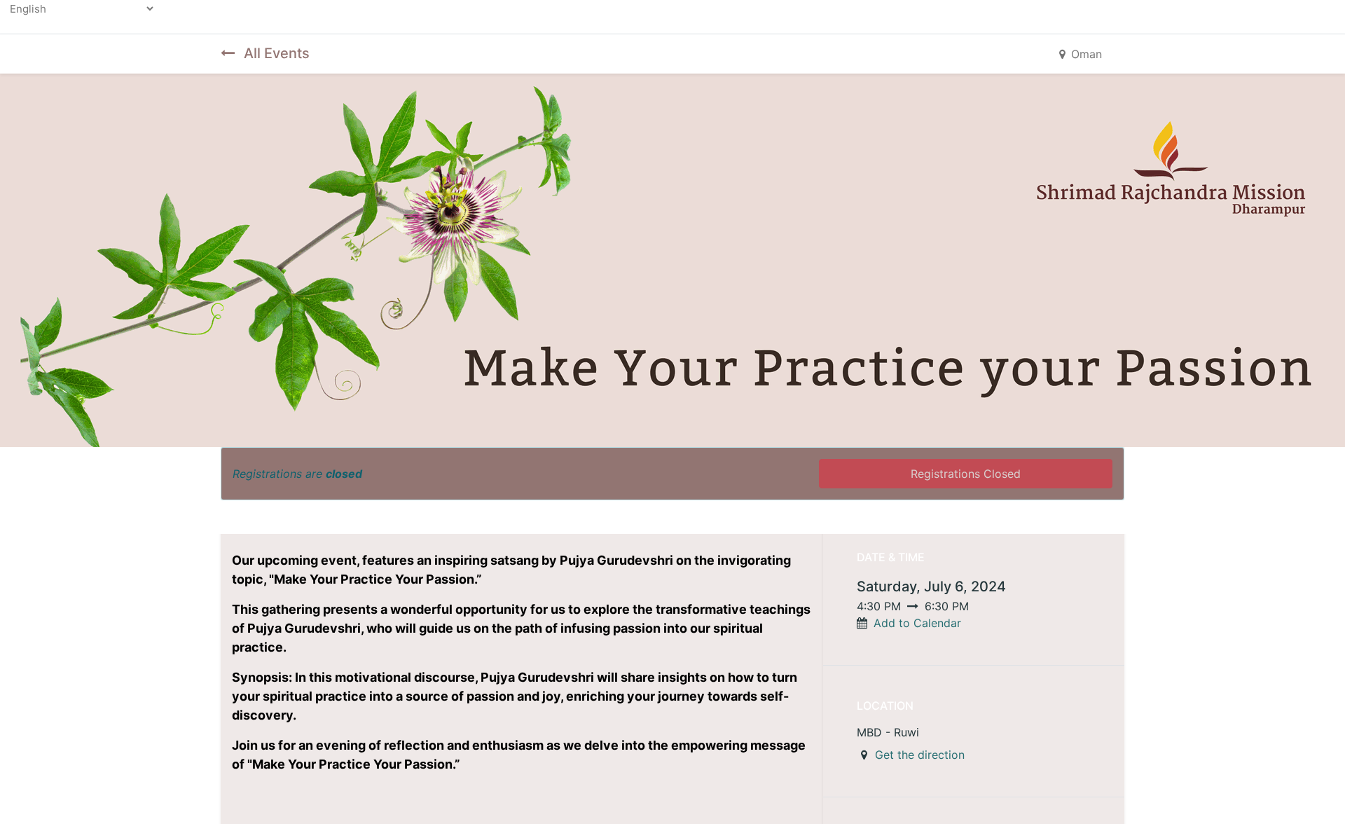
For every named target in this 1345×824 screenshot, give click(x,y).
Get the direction (920, 755)
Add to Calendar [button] (917, 623)
